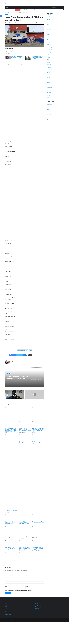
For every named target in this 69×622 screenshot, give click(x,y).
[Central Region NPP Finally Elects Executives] (11, 471)
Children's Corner (49, 107)
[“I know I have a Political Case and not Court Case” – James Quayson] (38, 543)
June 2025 (48, 37)
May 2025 (48, 39)
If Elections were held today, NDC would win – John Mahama (24, 442)
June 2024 (48, 57)
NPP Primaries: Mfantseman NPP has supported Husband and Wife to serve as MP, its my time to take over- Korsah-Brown (11, 430)
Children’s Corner (8, 614)
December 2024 (49, 47)
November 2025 (49, 29)
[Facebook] (1, 16)
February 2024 (49, 64)
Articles (48, 102)
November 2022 (49, 89)
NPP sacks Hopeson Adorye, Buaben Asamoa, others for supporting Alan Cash (10, 522)
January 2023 (49, 85)
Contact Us (37, 609)
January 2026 (49, 26)
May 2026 (48, 19)
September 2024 (49, 52)
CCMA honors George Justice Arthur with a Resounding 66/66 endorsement (37, 57)
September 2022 (49, 92)
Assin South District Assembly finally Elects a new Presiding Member (37, 442)
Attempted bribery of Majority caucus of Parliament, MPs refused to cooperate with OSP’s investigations (11, 416)
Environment (49, 112)
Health (48, 116)
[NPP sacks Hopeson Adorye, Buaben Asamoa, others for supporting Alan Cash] (11, 517)
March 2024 (48, 62)
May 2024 (48, 59)
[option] (24, 377)
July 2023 (48, 75)
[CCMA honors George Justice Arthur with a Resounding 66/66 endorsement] (28, 58)
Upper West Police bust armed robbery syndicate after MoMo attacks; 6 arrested (33, 9)
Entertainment (49, 111)
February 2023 (49, 84)
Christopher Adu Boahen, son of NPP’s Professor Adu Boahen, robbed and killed (11, 535)
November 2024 (49, 49)
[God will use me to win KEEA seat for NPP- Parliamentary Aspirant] (38, 517)
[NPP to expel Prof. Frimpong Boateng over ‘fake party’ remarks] (8, 58)
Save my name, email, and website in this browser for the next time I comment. (18, 590)
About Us (36, 603)
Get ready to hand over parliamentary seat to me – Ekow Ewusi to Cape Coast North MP (25, 430)
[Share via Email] (29, 355)
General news (9, 373)
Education (48, 109)
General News (7, 609)
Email (6, 586)
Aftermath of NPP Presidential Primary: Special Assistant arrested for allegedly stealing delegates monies (24, 536)
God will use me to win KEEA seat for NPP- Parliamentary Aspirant (38, 522)
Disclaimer (37, 608)
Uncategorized (49, 122)
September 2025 (49, 32)
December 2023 (49, 67)
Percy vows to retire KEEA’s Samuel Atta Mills (23, 415)
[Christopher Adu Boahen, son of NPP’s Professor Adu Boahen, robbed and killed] (11, 529)
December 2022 (49, 87)
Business (48, 106)
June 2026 (48, 17)
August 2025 (49, 34)
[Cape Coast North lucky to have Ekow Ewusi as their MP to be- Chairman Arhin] (38, 529)
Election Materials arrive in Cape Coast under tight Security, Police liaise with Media (17, 377)
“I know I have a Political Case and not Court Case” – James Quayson (37, 548)
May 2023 (48, 79)
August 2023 (49, 74)
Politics (7, 7)
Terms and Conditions (38, 606)
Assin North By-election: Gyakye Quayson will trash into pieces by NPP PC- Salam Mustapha (38, 415)
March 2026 (48, 22)
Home (7, 12)
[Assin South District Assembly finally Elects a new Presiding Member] (38, 437)
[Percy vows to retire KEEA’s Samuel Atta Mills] (25, 410)
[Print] (31, 355)
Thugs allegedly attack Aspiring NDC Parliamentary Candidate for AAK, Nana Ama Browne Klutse (38, 430)
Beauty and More (49, 104)
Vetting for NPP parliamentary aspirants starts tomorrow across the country (24, 560)
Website (26, 586)
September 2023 (49, 72)
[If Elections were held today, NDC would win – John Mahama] (25, 437)
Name (6, 582)
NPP (31, 350)
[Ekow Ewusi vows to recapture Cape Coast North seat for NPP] (11, 543)
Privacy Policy (37, 605)
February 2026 (49, 24)
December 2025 (49, 27)
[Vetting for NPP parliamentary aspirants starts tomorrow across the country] (25, 555)
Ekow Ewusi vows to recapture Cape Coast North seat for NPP (10, 548)
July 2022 (48, 95)
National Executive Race (22, 350)
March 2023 (48, 82)
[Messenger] (26, 355)
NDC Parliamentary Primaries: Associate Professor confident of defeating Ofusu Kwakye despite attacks (10, 561)
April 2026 (48, 21)
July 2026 (48, 16)
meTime (48, 117)
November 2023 (49, 69)
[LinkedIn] (24, 355)
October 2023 (49, 70)
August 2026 (49, 14)
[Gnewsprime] (6, 3)
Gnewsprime (9, 22)
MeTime (6, 606)
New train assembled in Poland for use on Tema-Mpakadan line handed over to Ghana (24, 548)
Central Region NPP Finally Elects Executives (11, 511)
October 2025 (49, 31)
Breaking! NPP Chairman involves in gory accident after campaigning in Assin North (25, 522)
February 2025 (49, 44)
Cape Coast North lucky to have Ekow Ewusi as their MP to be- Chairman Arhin (38, 535)
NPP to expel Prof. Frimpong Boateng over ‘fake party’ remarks (16, 57)
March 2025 (48, 42)
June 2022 (48, 97)
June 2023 (48, 77)
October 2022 (49, 90)
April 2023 (48, 80)
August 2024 (49, 54)
